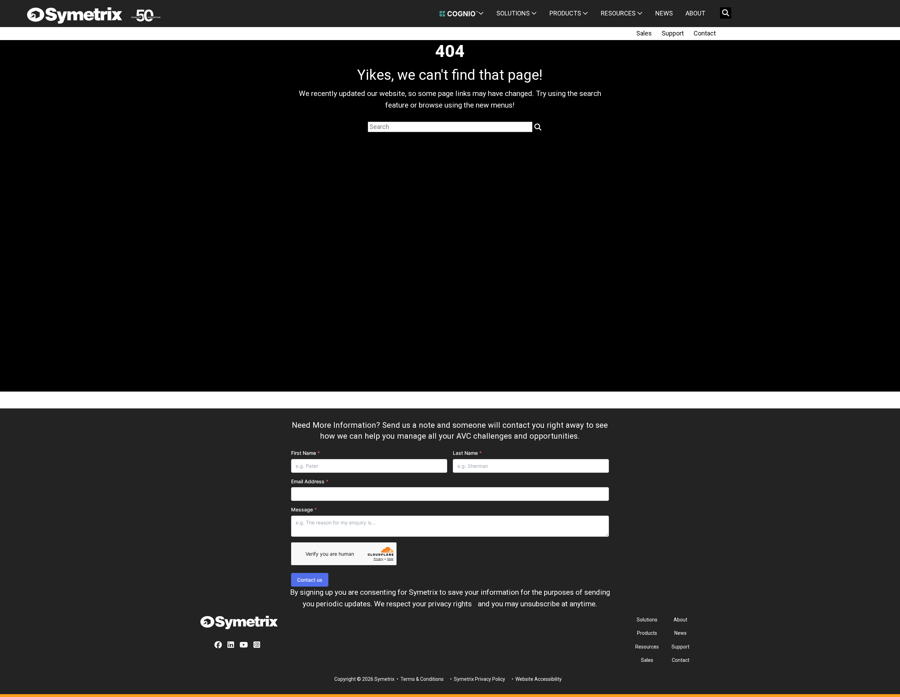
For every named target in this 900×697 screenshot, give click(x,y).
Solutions (513, 13)
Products (566, 13)
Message (304, 509)
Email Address (309, 481)
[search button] (725, 13)
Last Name (467, 453)
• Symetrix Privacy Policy (477, 679)
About (695, 13)
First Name (305, 453)
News (664, 13)
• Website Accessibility (536, 679)
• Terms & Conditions (420, 679)
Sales (644, 33)
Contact (705, 33)
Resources (619, 13)
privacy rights (450, 604)
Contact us (309, 580)
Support (673, 33)
